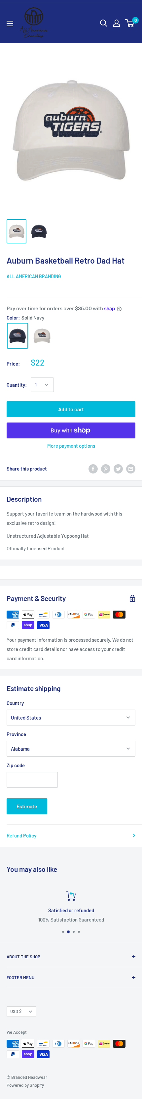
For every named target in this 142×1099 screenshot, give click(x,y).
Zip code (16, 765)
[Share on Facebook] (93, 469)
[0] (130, 23)
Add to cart (71, 409)
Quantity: (17, 385)
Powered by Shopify (25, 1085)
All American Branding (34, 276)
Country (15, 703)
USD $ (15, 1011)
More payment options (71, 446)
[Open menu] (10, 23)
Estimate (27, 806)
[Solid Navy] (17, 336)
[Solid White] (42, 336)
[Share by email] (130, 469)
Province (16, 734)
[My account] (116, 23)
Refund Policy (21, 835)
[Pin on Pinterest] (105, 469)
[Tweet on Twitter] (118, 469)
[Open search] (103, 23)
